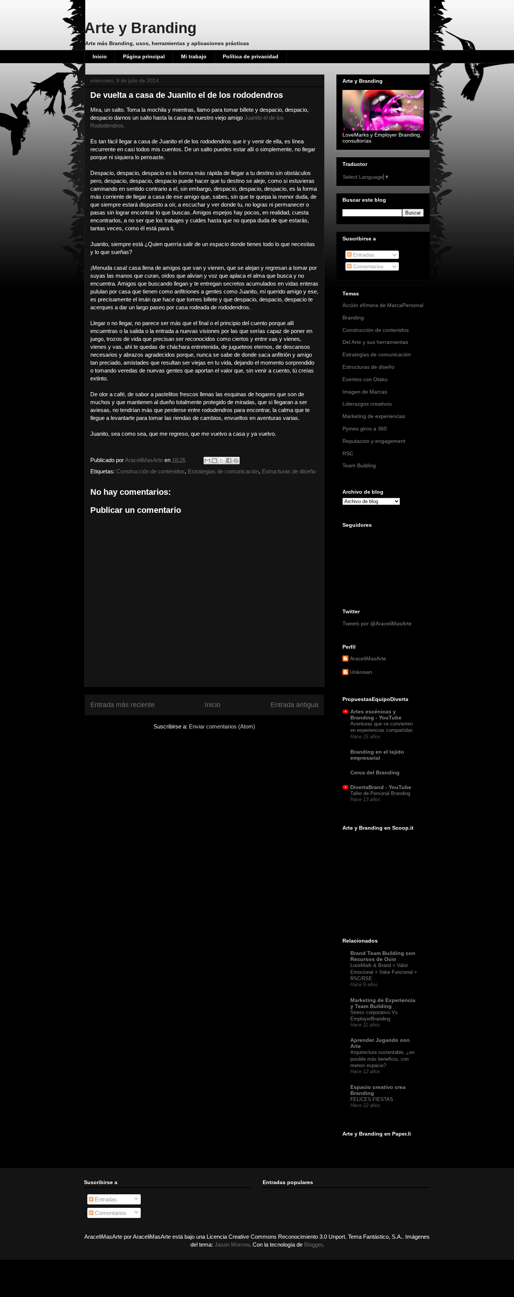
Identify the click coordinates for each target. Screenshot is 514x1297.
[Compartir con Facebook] (229, 460)
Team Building (359, 465)
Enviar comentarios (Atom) (222, 726)
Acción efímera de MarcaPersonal (382, 305)
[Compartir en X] (221, 460)
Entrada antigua (294, 705)
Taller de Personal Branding (380, 793)
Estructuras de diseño (289, 471)
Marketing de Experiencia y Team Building (382, 1003)
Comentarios (367, 266)
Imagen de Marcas (364, 392)
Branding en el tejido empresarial (377, 755)
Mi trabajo (194, 56)
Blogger (313, 1244)
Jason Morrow (231, 1244)
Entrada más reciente (122, 705)
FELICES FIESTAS (371, 1099)
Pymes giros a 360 (364, 429)
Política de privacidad (250, 56)
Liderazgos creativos (367, 404)
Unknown (361, 672)
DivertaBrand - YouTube (380, 787)
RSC (347, 453)
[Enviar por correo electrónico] (207, 460)
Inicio (100, 56)
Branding (353, 318)
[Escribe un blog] (214, 460)
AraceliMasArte (144, 460)
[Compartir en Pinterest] (236, 460)
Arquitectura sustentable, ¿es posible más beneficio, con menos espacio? (382, 1058)
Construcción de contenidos (150, 471)
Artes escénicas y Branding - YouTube (375, 715)
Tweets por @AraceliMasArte (377, 623)
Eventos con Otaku (365, 379)
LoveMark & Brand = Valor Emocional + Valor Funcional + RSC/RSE (383, 971)
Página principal (144, 56)
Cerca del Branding (375, 772)
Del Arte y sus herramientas (375, 342)
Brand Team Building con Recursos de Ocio (382, 956)
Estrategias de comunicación (223, 471)
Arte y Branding (140, 28)
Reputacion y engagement (373, 441)
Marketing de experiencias (373, 416)
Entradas (362, 255)
